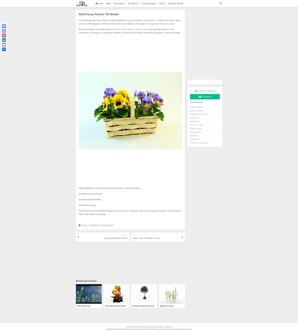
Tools (161, 3)
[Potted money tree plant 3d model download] (144, 294)
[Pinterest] (4, 35)
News (108, 3)
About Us (150, 327)
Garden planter (141, 29)
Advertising (168, 327)
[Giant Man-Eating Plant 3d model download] (116, 294)
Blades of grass (167, 306)
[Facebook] (4, 26)
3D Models (118, 3)
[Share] (4, 49)
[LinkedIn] (4, 40)
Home (100, 3)
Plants (199, 107)
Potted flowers (127, 29)
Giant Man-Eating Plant (115, 306)
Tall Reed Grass (84, 306)
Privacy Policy (158, 327)
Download (206, 96)
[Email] (4, 44)
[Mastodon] (4, 30)
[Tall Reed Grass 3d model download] (89, 294)
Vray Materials (148, 3)
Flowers (116, 29)
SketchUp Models (175, 3)
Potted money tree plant (143, 306)
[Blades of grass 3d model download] (172, 294)
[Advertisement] (130, 53)
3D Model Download (138, 327)
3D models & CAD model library (147, 329)
